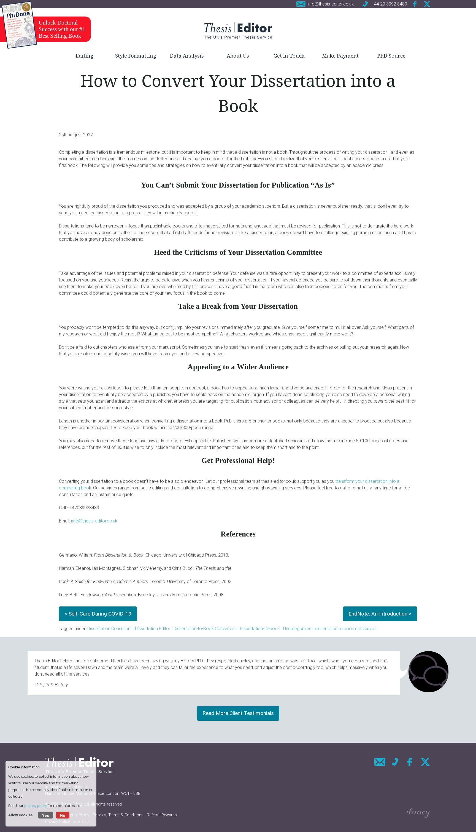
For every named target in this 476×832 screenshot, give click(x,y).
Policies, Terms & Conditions (118, 815)
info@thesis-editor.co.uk (94, 521)
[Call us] (395, 761)
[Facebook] (415, 4)
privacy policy (35, 805)
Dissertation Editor (152, 628)
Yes (45, 815)
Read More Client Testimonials (238, 713)
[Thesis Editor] (238, 30)
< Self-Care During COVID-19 (97, 614)
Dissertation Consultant (109, 628)
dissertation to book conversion (346, 628)
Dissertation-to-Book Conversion (205, 628)
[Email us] (379, 761)
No (62, 815)
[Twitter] (427, 4)
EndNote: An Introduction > (380, 614)
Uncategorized (297, 628)
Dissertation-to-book (260, 628)
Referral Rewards (162, 815)
